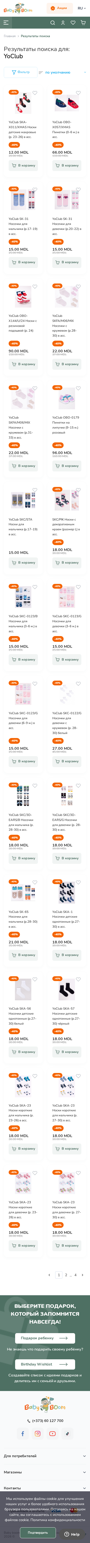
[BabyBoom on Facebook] (23, 1434)
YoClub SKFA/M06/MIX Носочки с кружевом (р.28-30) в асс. (64, 326)
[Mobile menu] (6, 23)
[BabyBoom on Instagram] (38, 1434)
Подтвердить (38, 1533)
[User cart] (83, 23)
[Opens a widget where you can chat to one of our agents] (72, 1535)
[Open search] (53, 23)
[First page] (49, 1275)
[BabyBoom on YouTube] (53, 1434)
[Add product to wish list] (35, 93)
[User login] (63, 23)
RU (80, 8)
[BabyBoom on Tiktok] (67, 1434)
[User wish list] (73, 23)
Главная (10, 36)
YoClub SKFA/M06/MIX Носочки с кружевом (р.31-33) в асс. (21, 427)
